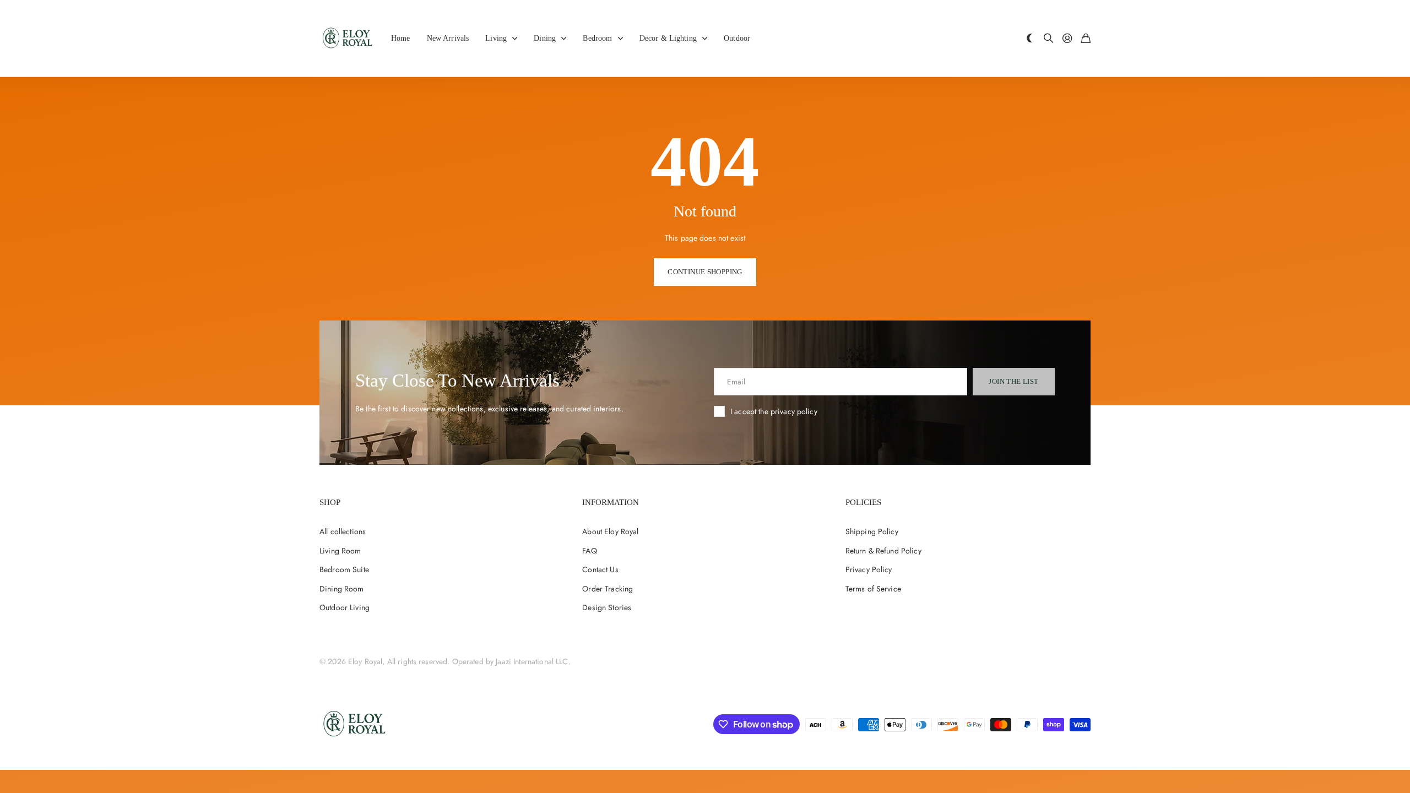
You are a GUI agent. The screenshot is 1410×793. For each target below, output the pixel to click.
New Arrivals (448, 38)
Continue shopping (705, 272)
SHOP (329, 502)
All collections (342, 531)
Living (496, 38)
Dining (545, 38)
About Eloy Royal (610, 531)
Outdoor (737, 38)
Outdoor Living (344, 607)
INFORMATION (610, 502)
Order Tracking (607, 588)
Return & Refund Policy (883, 550)
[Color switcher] (1030, 39)
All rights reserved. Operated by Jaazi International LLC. (479, 661)
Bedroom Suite (344, 569)
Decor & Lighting (668, 38)
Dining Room (341, 588)
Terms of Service (873, 588)
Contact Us (600, 569)
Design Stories (606, 607)
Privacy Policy (868, 569)
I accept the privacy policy (773, 411)
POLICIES (863, 502)
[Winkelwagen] (1086, 39)
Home (400, 38)
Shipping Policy (871, 531)
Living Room (340, 550)
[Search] (1049, 39)
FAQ (589, 550)
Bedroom (597, 38)
